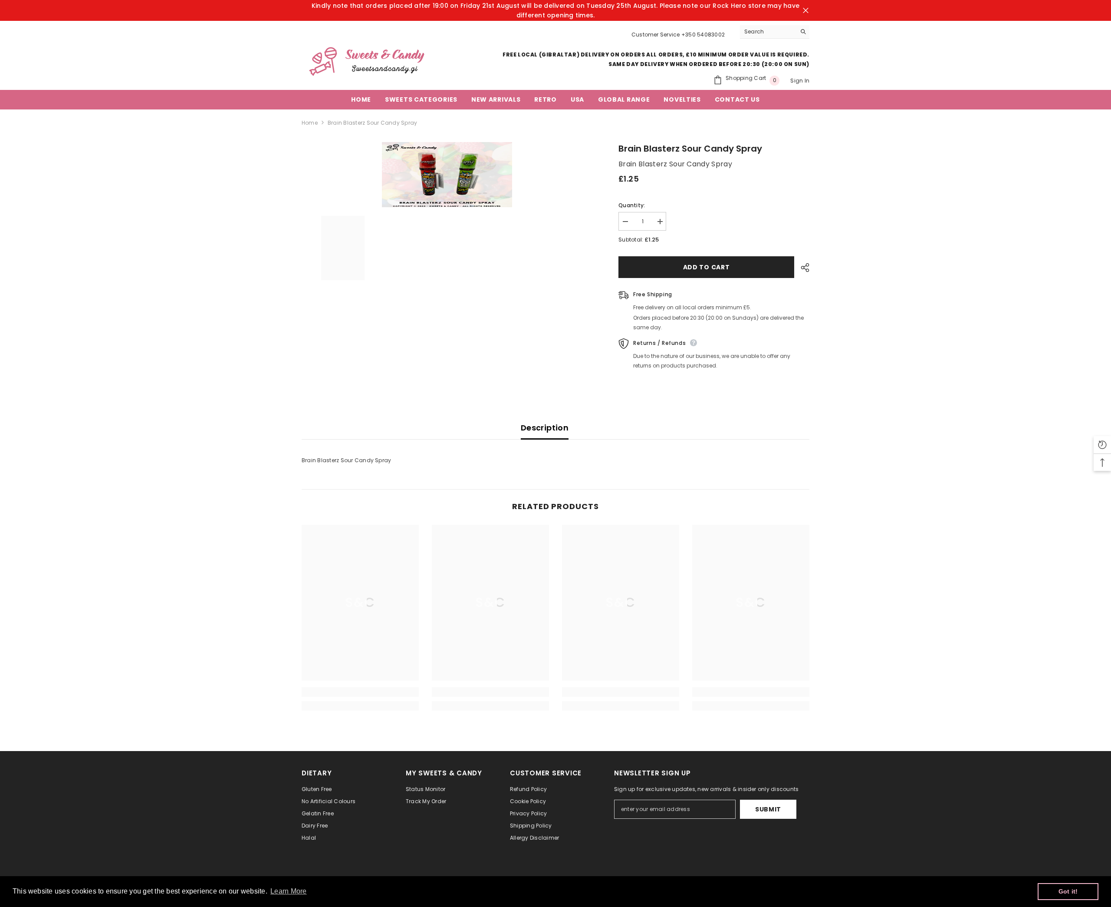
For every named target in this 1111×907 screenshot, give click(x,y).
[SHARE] (801, 267)
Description (545, 427)
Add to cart (706, 267)
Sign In (799, 80)
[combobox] (768, 31)
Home (310, 122)
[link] (360, 692)
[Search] (774, 32)
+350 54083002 (703, 34)
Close (805, 10)
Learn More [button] (288, 891)
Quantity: (631, 205)
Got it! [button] (1068, 891)
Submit (768, 809)
